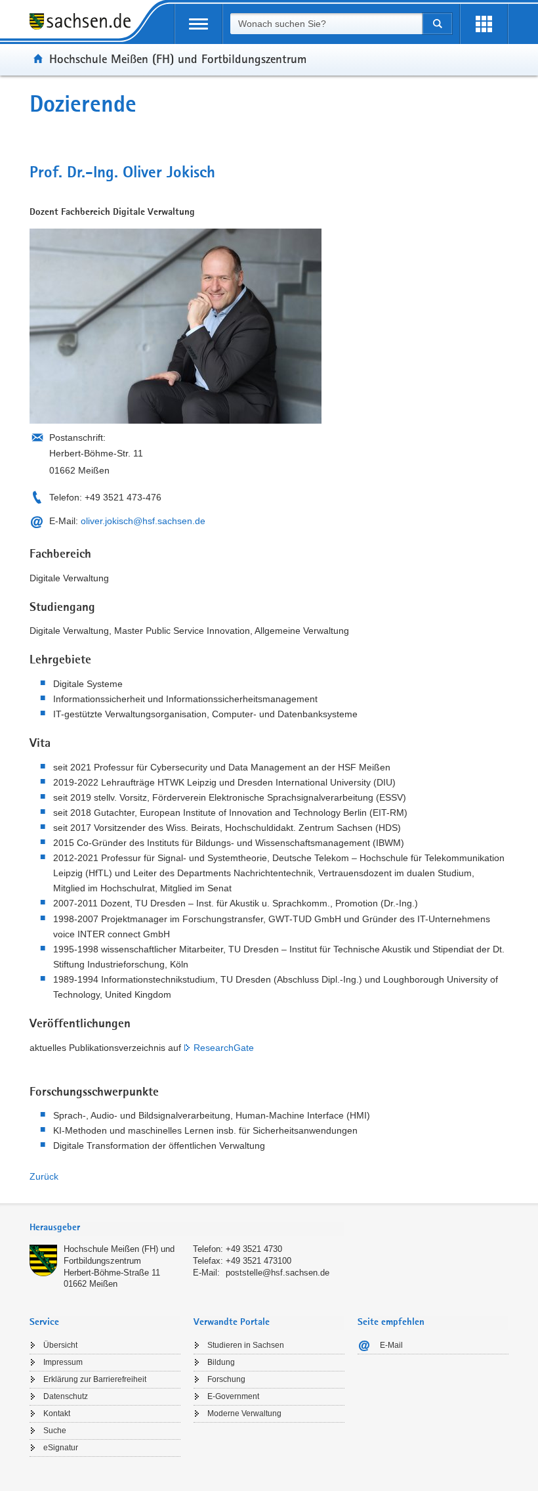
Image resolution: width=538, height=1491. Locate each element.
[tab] (187, 1228)
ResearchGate (224, 1047)
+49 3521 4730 (254, 1249)
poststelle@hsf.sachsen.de (277, 1273)
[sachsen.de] (84, 23)
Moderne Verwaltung (244, 1413)
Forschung (226, 1379)
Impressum (63, 1362)
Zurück (44, 1176)
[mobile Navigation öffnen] (198, 24)
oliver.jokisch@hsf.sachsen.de (143, 521)
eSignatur (60, 1447)
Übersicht (60, 1345)
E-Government (233, 1396)
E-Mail (391, 1345)
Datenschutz (65, 1396)
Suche (54, 1430)
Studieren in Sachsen (245, 1345)
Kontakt (56, 1413)
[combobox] (326, 23)
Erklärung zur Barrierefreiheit (94, 1379)
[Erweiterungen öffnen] (483, 24)
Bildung (221, 1362)
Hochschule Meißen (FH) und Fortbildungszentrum (177, 58)
